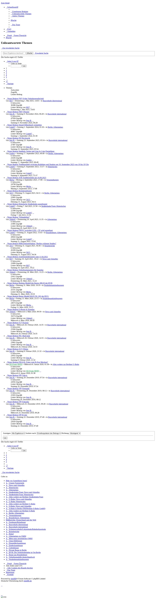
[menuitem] (19, 11)
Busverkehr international (57, 114)
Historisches (52, 167)
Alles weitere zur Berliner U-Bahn (66, 364)
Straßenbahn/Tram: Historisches (53, 206)
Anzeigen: (7, 433)
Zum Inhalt (5, 3)
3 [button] (6, 73)
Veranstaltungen (52, 180)
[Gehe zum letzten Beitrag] (31, 107)
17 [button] (7, 81)
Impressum (10, 572)
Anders (12, 153)
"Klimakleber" (24, 217)
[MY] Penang (24, 112)
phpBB (13, 579)
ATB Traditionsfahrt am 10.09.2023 (32, 178)
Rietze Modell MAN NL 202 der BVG (34, 296)
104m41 (12, 219)
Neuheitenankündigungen (54, 285)
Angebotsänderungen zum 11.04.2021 (33, 257)
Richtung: (66, 433)
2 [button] (6, 70)
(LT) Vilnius (23, 349)
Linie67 (12, 127)
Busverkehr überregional (52, 101)
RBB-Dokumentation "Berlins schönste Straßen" (37, 244)
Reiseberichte (49, 246)
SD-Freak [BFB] (15, 364)
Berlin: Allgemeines (55, 127)
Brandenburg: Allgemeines (56, 233)
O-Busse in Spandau (26, 309)
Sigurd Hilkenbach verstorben (30, 125)
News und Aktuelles (50, 259)
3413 (11, 193)
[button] (12, 61)
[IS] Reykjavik (24, 138)
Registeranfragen (25, 191)
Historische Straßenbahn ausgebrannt (33, 204)
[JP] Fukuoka (24, 402)
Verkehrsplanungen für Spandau (31, 270)
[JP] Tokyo (23, 375)
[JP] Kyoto (23, 415)
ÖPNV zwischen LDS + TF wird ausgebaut (36, 230)
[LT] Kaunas (24, 323)
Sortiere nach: (31, 433)
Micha (11, 180)
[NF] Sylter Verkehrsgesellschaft (31, 99)
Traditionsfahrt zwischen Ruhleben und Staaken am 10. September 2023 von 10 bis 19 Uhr (54, 164)
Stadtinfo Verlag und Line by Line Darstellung (36, 151)
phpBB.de (28, 581)
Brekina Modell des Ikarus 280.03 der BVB (35, 283)
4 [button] (6, 75)
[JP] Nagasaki (24, 388)
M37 (11, 101)
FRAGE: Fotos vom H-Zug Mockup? (33, 362)
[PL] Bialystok (24, 336)
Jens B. (12, 114)
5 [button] (6, 77)
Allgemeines (52, 219)
